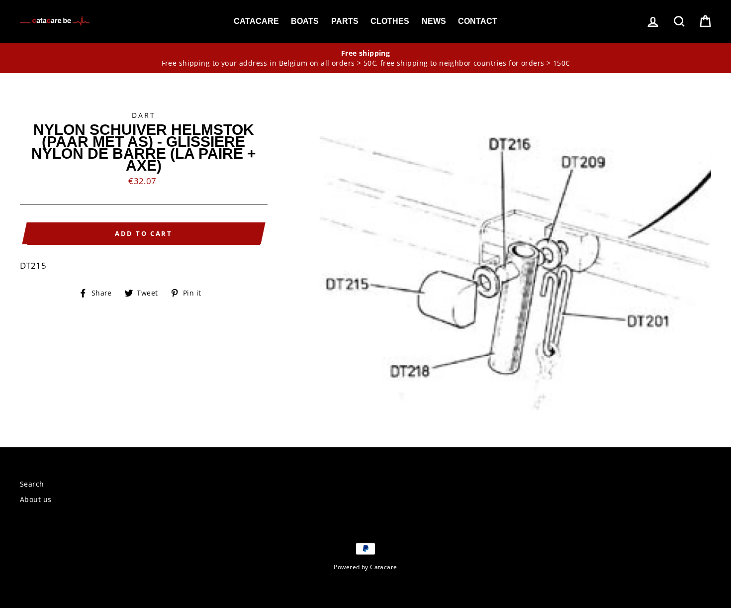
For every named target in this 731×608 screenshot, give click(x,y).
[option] (365, 58)
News (434, 21)
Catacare (256, 21)
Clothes (389, 21)
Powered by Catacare (365, 567)
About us (35, 499)
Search (32, 484)
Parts (345, 21)
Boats (305, 21)
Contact (477, 21)
